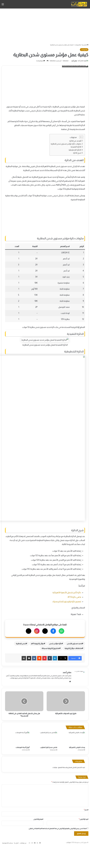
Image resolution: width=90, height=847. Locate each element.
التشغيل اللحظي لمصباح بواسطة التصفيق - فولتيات (67, 767)
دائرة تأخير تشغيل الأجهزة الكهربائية (66, 592)
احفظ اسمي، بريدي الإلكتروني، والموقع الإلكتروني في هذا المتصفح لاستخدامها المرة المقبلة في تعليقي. (57, 828)
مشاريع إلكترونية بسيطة (50, 648)
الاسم (86, 810)
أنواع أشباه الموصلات (23, 747)
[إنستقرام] (37, 631)
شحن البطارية (21, 643)
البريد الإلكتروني (83, 819)
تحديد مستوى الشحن (74, 643)
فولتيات (68, 842)
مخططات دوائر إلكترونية (73, 648)
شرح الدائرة (77, 153)
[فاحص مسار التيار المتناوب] (45, 738)
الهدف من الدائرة (75, 141)
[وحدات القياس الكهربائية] (72, 738)
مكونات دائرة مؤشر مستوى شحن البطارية (66, 144)
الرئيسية (84, 45)
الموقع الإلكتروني (38, 819)
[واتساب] (61, 631)
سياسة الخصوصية (7, 843)
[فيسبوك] (53, 631)
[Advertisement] (45, 26)
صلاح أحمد (74, 61)
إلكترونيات (78, 45)
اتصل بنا (16, 843)
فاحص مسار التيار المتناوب (48, 747)
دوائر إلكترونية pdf (37, 643)
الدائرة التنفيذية (76, 147)
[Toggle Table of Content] (80, 137)
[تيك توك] (28, 631)
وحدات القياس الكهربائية (77, 747)
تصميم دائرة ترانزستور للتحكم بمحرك (66, 601)
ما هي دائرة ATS (74, 597)
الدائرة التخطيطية (75, 150)
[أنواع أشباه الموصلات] (17, 738)
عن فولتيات (23, 843)
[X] (45, 631)
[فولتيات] (79, 4)
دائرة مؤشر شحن (55, 643)
